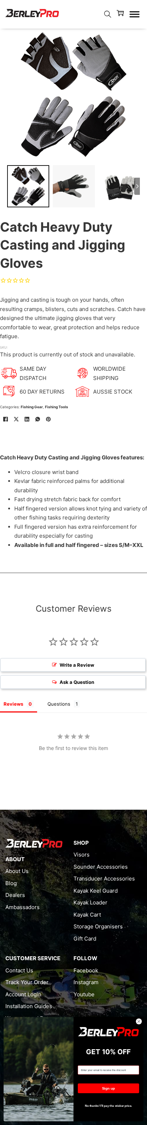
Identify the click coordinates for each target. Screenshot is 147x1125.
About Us (17, 871)
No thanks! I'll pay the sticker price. (108, 1105)
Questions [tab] (58, 704)
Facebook (86, 970)
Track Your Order (27, 982)
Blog (11, 883)
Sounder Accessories (101, 866)
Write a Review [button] (77, 665)
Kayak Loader (90, 902)
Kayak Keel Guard (96, 890)
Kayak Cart (87, 914)
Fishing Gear (32, 407)
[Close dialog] (139, 1021)
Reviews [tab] (13, 704)
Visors (82, 854)
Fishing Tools (56, 407)
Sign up (108, 1088)
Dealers (15, 895)
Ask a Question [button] (77, 682)
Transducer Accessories (104, 878)
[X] (16, 419)
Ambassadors (22, 907)
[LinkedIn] (26, 419)
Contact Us (19, 970)
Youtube (84, 994)
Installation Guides (28, 1006)
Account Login (23, 994)
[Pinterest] (48, 419)
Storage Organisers (98, 926)
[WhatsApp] (37, 419)
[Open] (135, 14)
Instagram (86, 982)
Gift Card (85, 938)
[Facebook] (5, 419)
